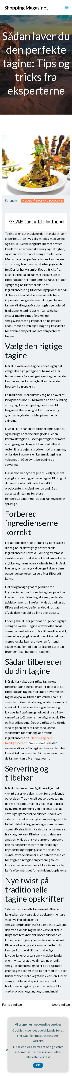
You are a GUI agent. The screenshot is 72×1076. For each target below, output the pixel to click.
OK (38, 1065)
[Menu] (66, 7)
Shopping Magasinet (26, 7)
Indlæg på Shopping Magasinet (43, 200)
